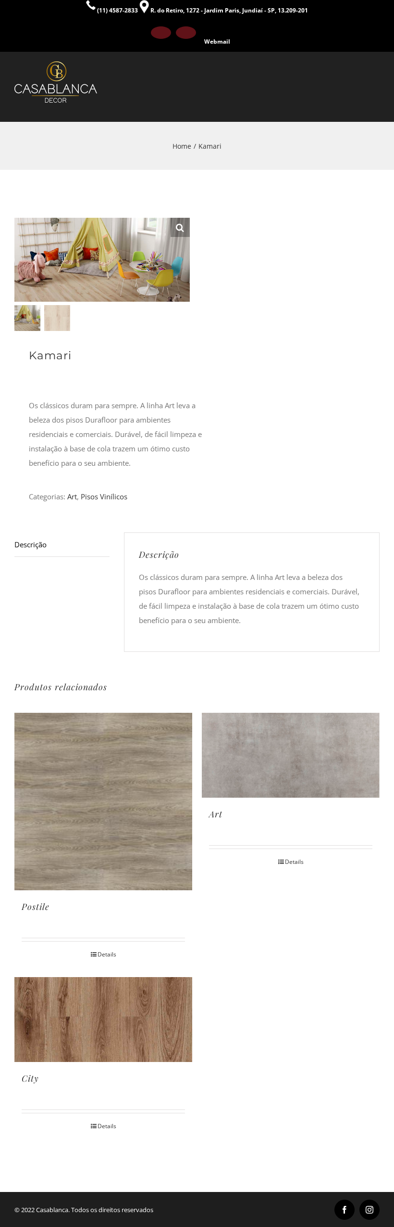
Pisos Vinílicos (104, 496)
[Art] (291, 755)
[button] (180, 227)
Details (107, 954)
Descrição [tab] (30, 544)
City (30, 1078)
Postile (35, 906)
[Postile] (103, 801)
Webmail (217, 41)
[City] (103, 1019)
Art (72, 496)
